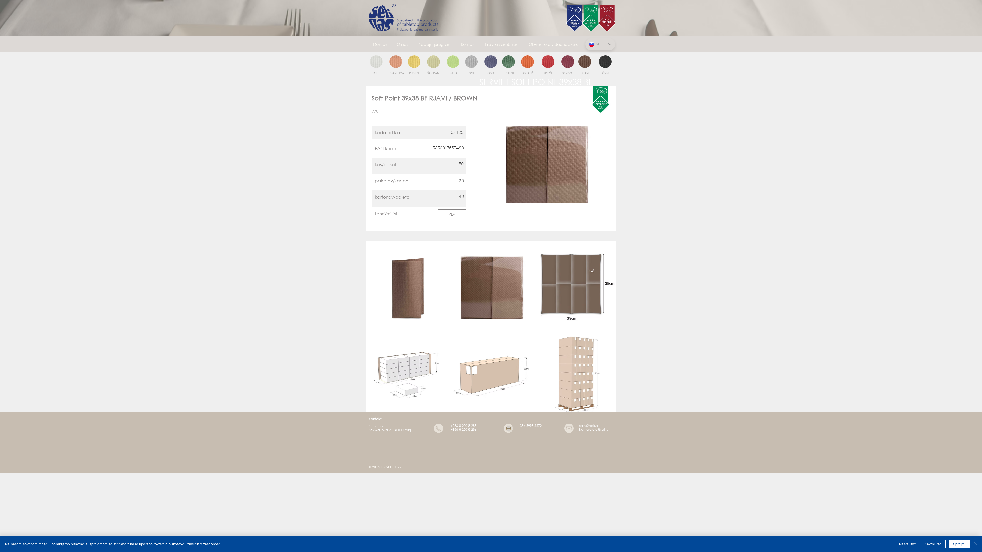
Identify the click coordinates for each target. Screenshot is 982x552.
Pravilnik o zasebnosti (202, 543)
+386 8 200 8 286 (463, 429)
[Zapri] (976, 544)
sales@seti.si (588, 425)
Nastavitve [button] (907, 543)
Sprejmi (959, 543)
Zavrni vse (932, 543)
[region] (376, 61)
